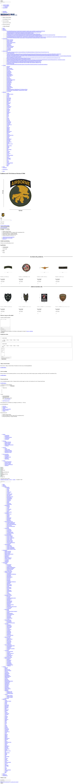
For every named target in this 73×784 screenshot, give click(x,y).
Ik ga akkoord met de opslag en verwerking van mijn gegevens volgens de (17, 331)
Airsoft (6, 448)
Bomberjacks (7, 436)
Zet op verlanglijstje (3, 227)
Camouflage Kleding (8, 437)
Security (4, 460)
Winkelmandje (5, 12)
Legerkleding (7, 435)
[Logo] (8, 15)
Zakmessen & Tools (8, 452)
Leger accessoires (5, 454)
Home (4, 171)
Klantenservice (5, 407)
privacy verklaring (30, 331)
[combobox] (5, 2)
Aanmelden (4, 11)
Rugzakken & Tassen (8, 451)
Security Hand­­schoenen (9, 464)
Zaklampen (6, 465)
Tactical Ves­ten (7, 449)
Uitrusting (4, 447)
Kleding (4, 434)
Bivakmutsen (7, 455)
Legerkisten (7, 445)
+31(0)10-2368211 (6, 4)
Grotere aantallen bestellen (4, 225)
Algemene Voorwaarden (4, 479)
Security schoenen (8, 442)
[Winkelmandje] (1, 313)
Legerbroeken (7, 438)
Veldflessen (7, 457)
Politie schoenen (7, 443)
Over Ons (4, 406)
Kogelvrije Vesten (8, 463)
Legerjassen (7, 439)
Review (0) (4, 238)
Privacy (10, 479)
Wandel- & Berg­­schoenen (9, 444)
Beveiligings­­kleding (8, 461)
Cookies (4, 410)
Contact (4, 408)
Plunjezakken (7, 458)
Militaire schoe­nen (8, 441)
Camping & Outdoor (8, 450)
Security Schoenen (8, 462)
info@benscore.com (6, 400)
